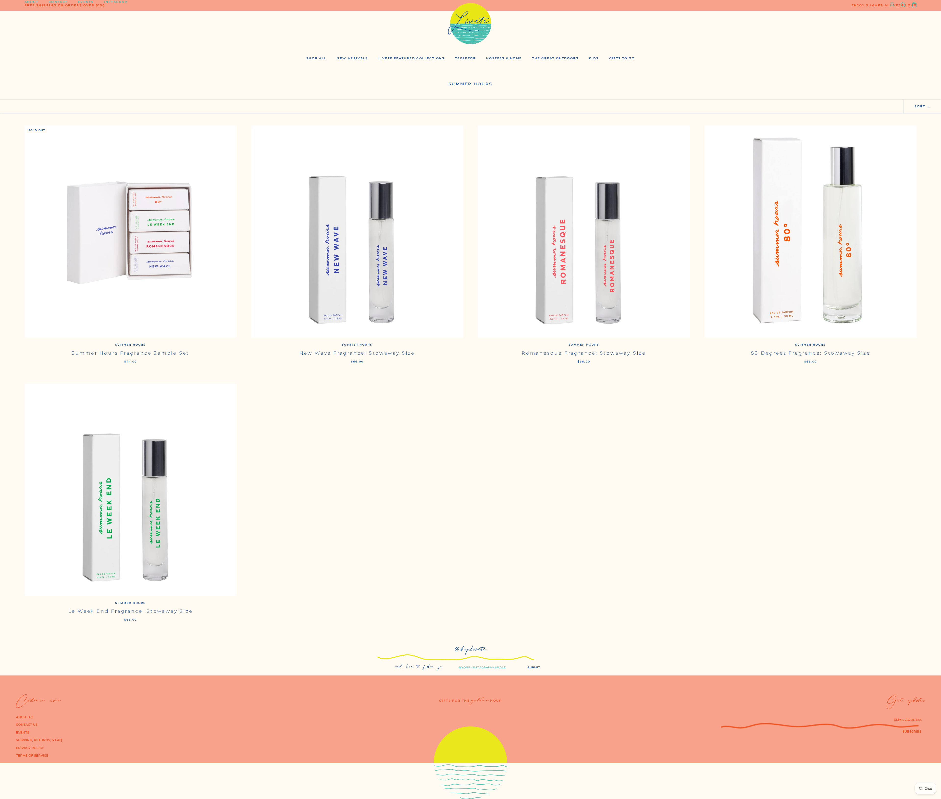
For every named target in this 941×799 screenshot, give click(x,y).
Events (86, 4)
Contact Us (26, 724)
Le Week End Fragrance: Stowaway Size (130, 611)
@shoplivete (470, 650)
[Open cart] (914, 4)
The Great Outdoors (555, 58)
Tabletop (465, 58)
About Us (24, 717)
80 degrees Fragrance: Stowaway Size (810, 353)
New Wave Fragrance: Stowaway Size (357, 353)
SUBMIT (534, 667)
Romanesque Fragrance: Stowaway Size (584, 353)
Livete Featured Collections (411, 58)
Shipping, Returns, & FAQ (39, 740)
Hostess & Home (504, 58)
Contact (58, 4)
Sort (921, 106)
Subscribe (912, 731)
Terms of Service (32, 755)
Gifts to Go (622, 58)
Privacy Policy (30, 748)
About (31, 4)
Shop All (316, 58)
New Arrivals (352, 58)
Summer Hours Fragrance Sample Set (130, 353)
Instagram (116, 4)
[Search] (903, 4)
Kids (594, 58)
